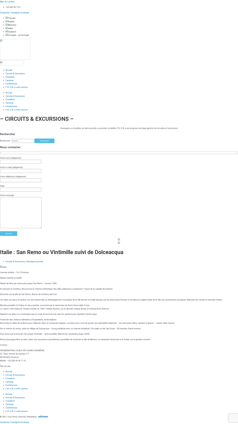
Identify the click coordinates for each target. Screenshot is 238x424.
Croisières (10, 77)
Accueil (9, 70)
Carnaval (9, 80)
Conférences (11, 83)
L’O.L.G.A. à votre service (17, 87)
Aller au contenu (7, 1)
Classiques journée (34, 261)
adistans (43, 416)
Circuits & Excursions (15, 73)
